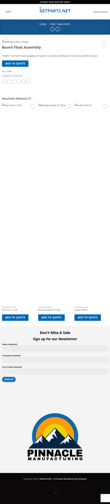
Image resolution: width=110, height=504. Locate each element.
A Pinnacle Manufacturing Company (70, 479)
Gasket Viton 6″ (81, 310)
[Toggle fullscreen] (10, 488)
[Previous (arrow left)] (2, 499)
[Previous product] (58, 29)
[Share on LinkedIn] (28, 82)
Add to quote (15, 63)
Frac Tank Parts (60, 24)
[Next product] (52, 29)
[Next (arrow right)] (10, 499)
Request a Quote (100, 12)
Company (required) (11, 355)
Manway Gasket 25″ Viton (49, 310)
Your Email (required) (12, 367)
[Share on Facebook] (9, 82)
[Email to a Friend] (19, 82)
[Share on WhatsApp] (4, 82)
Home (43, 24)
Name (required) (9, 344)
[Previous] (2, 214)
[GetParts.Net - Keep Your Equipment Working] (55, 11)
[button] (7, 11)
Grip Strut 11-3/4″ (10, 310)
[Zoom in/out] (2, 488)
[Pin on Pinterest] (23, 82)
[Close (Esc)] (26, 488)
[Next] (108, 214)
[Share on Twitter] (14, 82)
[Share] (18, 488)
